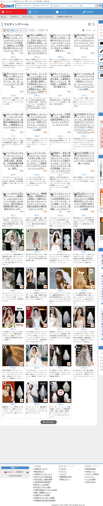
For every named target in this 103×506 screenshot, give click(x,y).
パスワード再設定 (92, 474)
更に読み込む (48, 422)
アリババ (22, 30)
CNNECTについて (40, 469)
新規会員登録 (91, 469)
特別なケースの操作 (41, 485)
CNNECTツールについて (43, 474)
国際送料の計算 (65, 477)
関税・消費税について (42, 492)
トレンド (63, 474)
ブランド (63, 471)
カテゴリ (63, 469)
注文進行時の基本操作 (42, 482)
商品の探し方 (39, 471)
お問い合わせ (91, 482)
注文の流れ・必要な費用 (43, 479)
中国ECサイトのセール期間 (44, 498)
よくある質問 (91, 479)
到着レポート (65, 479)
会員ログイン (91, 471)
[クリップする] (4, 36)
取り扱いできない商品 (42, 487)
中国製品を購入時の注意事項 (45, 500)
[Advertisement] (48, 444)
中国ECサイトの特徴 (42, 495)
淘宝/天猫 (9, 30)
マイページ (90, 477)
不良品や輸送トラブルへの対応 (45, 490)
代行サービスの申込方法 (43, 477)
